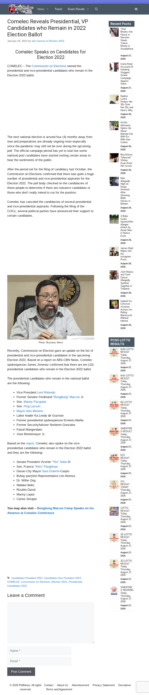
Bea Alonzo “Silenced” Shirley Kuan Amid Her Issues (126, 160)
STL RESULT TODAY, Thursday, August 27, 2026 (126, 488)
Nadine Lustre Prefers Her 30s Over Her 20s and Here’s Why (126, 103)
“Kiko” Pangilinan (46, 466)
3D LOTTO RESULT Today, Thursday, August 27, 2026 (126, 541)
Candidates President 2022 (27, 578)
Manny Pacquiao (35, 401)
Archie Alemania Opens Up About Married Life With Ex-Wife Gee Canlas (126, 132)
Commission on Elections (49, 66)
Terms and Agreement (59, 689)
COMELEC (13, 581)
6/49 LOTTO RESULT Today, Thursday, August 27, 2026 (127, 356)
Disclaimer (124, 685)
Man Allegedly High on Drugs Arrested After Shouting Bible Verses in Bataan (125, 191)
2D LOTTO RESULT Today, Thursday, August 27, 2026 (126, 567)
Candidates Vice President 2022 (62, 578)
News (40, 9)
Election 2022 (56, 40)
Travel (58, 9)
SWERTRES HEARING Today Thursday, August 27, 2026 (127, 594)
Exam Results (76, 9)
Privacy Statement (104, 685)
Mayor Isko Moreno (30, 411)
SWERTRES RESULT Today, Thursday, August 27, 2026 (126, 435)
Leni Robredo (46, 392)
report (30, 443)
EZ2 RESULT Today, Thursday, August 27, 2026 (126, 462)
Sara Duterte (50, 471)
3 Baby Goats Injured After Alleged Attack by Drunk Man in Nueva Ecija (126, 226)
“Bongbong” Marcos (66, 397)
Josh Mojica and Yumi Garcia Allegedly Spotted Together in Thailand (126, 280)
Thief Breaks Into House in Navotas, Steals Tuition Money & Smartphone (126, 40)
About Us (62, 685)
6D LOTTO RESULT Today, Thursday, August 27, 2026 (126, 409)
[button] (96, 9)
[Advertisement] (50, 107)
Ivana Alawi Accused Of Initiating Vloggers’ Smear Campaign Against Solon (126, 74)
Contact (48, 685)
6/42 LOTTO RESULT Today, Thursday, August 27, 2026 (127, 382)
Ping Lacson (32, 406)
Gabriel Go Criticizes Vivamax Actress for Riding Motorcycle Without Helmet (126, 311)
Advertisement (80, 685)
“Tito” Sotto (59, 462)
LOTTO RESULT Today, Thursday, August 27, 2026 (126, 515)
